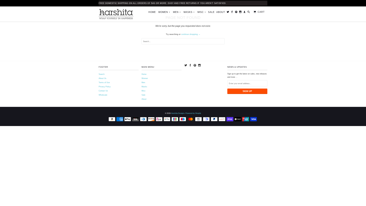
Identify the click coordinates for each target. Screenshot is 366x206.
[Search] (248, 12)
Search (102, 74)
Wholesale (103, 95)
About (220, 12)
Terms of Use (104, 82)
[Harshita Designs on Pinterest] (236, 12)
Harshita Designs (178, 113)
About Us (102, 78)
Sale (211, 12)
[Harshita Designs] (119, 14)
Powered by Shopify (193, 113)
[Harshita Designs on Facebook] (232, 12)
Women (164, 12)
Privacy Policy (105, 87)
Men (177, 12)
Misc (201, 12)
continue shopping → (190, 34)
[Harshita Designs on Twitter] (228, 12)
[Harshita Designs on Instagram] (240, 12)
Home (152, 12)
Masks (189, 12)
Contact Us (103, 91)
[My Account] (244, 12)
